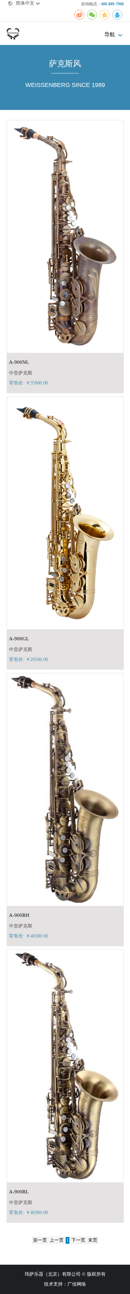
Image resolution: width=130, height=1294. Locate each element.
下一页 (78, 1240)
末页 (92, 1240)
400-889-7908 (112, 4)
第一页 (40, 1240)
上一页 (57, 1240)
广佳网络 (76, 1284)
